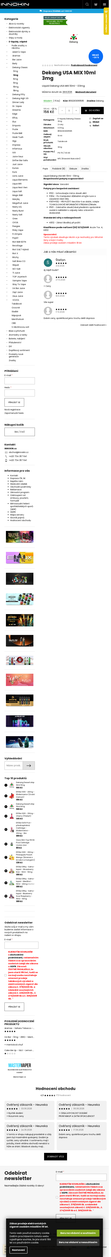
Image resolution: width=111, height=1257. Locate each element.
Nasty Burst (18, 210)
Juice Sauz (17, 156)
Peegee (16, 226)
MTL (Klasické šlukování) (69, 158)
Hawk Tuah (17, 137)
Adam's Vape (19, 51)
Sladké (15, 311)
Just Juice (17, 164)
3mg (15, 75)
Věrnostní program (19, 492)
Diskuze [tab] (73, 168)
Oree (14, 218)
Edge (14, 113)
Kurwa (15, 168)
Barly (14, 63)
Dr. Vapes (17, 106)
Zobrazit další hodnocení (92, 325)
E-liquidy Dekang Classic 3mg (69, 120)
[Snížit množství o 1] (62, 110)
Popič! (15, 237)
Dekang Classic (20, 67)
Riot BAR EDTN (19, 241)
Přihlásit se (14, 402)
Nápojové (16, 315)
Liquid (45, 86)
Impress (16, 144)
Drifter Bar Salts (20, 160)
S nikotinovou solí (20, 327)
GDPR (13, 512)
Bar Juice (17, 59)
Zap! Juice (17, 292)
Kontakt (14, 475)
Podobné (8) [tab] (58, 168)
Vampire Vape (19, 280)
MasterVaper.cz (19, 1077)
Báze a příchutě (17, 330)
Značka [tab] (85, 168)
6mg (15, 79)
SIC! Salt (16, 268)
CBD (14, 323)
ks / (19, 431)
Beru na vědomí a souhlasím (78, 1233)
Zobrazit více (55, 1156)
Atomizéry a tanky (18, 334)
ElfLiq (14, 117)
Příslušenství (15, 342)
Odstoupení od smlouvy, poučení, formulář (19, 498)
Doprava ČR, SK (17, 478)
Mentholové (18, 319)
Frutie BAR (17, 133)
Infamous (17, 148)
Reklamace (16, 489)
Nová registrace (12, 409)
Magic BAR (17, 195)
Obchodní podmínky (20, 486)
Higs (14, 141)
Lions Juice (17, 175)
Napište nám (16, 481)
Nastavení (18, 1250)
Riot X (15, 253)
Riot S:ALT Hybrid (20, 249)
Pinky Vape (17, 230)
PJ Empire (17, 234)
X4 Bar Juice (18, 288)
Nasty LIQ (17, 206)
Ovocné (16, 307)
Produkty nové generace (16, 355)
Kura (14, 172)
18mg (15, 90)
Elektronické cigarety (19, 27)
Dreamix (16, 109)
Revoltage (17, 245)
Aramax (16, 55)
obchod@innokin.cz (18, 452)
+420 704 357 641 (18, 456)
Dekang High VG (20, 98)
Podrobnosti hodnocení (84, 65)
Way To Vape (19, 284)
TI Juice (16, 272)
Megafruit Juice (20, 203)
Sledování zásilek (18, 483)
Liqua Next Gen (19, 187)
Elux (14, 121)
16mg (15, 86)
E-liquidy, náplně (18, 41)
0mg (15, 71)
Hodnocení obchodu (20, 520)
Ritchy (15, 257)
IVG (14, 152)
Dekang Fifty (18, 94)
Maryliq (16, 199)
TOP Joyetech (19, 276)
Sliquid (15, 265)
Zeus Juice (17, 296)
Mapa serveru (17, 514)
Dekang (100, 100)
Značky (12, 360)
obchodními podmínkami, (15, 956)
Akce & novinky (16, 23)
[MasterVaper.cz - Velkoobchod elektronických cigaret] (19, 1065)
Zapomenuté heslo (14, 413)
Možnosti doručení (85, 92)
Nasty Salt (17, 214)
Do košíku (94, 110)
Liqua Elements (20, 179)
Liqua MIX (17, 183)
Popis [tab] (45, 168)
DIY (10, 346)
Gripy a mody (15, 37)
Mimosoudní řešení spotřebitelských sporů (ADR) (21, 506)
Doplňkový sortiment (19, 350)
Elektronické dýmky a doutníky (19, 32)
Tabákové (17, 303)
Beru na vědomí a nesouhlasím (78, 1242)
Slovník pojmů (17, 517)
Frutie (15, 129)
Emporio (16, 125)
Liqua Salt (17, 191)
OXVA (15, 222)
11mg (15, 82)
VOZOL (15, 300)
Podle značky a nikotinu (19, 46)
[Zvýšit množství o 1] (76, 110)
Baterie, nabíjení (17, 338)
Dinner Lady (18, 102)
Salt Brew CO (18, 261)
